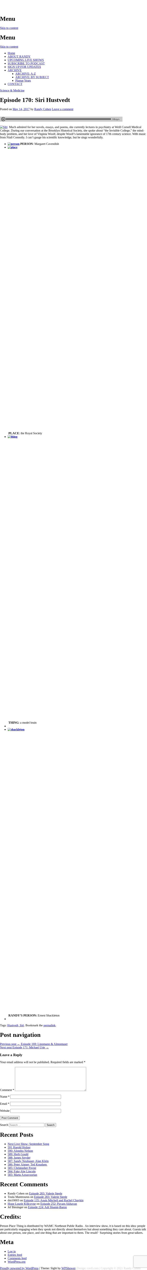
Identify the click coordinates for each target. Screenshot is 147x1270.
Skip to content (9, 28)
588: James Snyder (19, 1157)
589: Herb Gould (18, 1154)
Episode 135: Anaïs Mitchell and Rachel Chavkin (53, 1200)
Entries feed (15, 1254)
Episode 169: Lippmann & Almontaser (34, 1044)
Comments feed (17, 1258)
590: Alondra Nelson (20, 1150)
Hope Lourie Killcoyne (22, 1203)
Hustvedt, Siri (15, 1025)
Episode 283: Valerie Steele (45, 1193)
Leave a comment (62, 109)
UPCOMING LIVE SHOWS (26, 60)
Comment (7, 1090)
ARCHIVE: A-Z (25, 73)
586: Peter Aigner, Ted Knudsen (27, 1164)
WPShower (68, 1268)
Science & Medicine (12, 90)
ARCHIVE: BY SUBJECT (32, 77)
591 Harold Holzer (19, 1147)
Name (5, 1096)
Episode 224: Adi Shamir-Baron (47, 1207)
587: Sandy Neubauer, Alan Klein (28, 1161)
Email (4, 1103)
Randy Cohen (42, 109)
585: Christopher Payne (22, 1168)
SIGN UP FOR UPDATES (24, 66)
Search (4, 1124)
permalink (49, 1025)
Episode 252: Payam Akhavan (58, 1203)
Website (5, 1110)
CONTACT (15, 84)
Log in (12, 1251)
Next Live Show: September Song (28, 1144)
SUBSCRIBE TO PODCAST (26, 63)
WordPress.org (16, 1261)
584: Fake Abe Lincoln (22, 1171)
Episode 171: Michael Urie (24, 1047)
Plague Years (23, 80)
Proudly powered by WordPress (19, 1268)
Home (11, 53)
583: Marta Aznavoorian (22, 1174)
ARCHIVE (15, 70)
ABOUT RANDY (19, 56)
